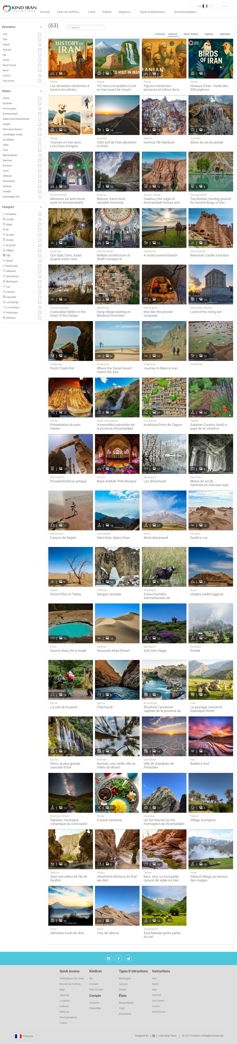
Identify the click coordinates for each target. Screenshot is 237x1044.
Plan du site (96, 989)
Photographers (68, 1017)
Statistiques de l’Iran (72, 978)
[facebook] (118, 959)
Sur (91, 978)
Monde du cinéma (70, 984)
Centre (156, 1006)
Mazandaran (126, 1002)
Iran (154, 978)
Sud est (156, 995)
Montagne (125, 978)
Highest (208, 34)
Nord (155, 984)
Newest (172, 34)
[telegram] (128, 959)
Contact (94, 984)
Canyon (123, 984)
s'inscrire (94, 1002)
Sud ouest (158, 1000)
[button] (225, 6)
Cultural (64, 1006)
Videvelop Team (167, 1035)
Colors (63, 1022)
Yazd (122, 1008)
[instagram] (108, 959)
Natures (64, 1011)
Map (62, 989)
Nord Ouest (158, 1011)
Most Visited (191, 34)
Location (65, 1000)
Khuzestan (125, 1013)
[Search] (211, 6)
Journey (64, 995)
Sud (154, 989)
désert (122, 989)
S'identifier (95, 1008)
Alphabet (225, 34)
